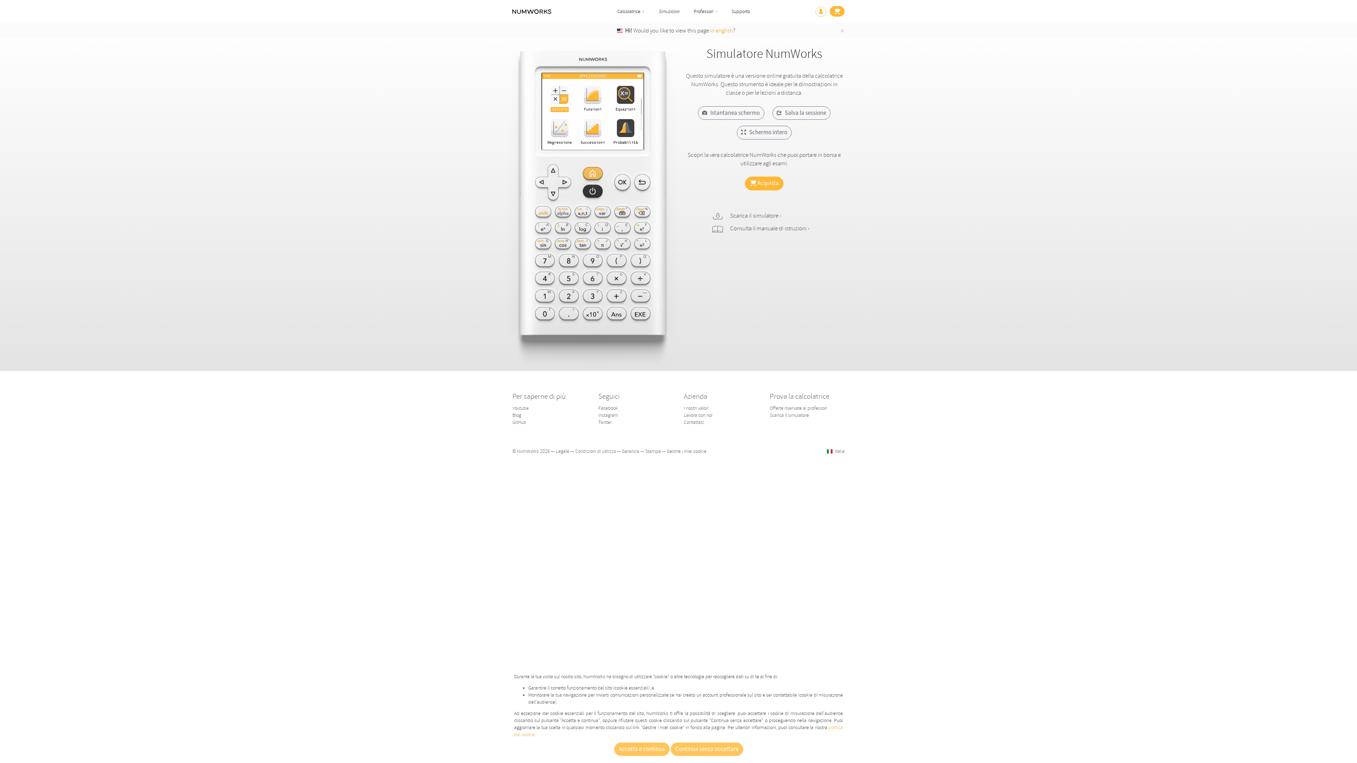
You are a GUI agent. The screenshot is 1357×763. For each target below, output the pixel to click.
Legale (562, 451)
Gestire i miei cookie (686, 451)
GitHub (519, 422)
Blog (516, 415)
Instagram (608, 415)
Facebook (608, 408)
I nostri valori (696, 408)
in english (721, 30)
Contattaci (694, 422)
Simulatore (669, 11)
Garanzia (630, 451)
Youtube (520, 408)
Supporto (741, 11)
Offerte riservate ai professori (798, 408)
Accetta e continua (642, 749)
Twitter (605, 422)
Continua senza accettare (707, 749)
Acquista (767, 183)
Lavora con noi (698, 415)
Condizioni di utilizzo (595, 451)
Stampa (653, 451)
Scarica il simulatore (789, 415)
